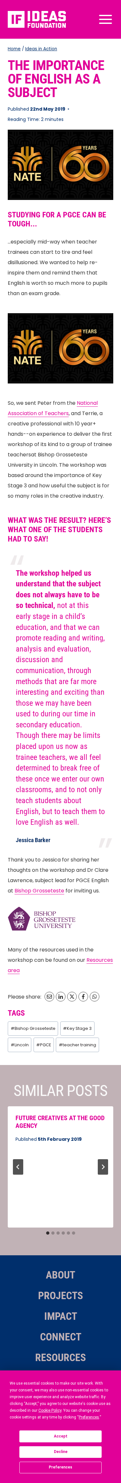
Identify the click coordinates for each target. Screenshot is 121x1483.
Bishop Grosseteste (39, 890)
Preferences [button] (89, 1417)
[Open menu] (104, 19)
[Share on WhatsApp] (94, 996)
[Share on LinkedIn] (61, 996)
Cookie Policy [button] (49, 1410)
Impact (60, 1316)
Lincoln (20, 1045)
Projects (60, 1295)
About (60, 1275)
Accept (60, 1436)
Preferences (60, 1467)
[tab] (47, 1233)
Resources (60, 1357)
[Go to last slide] (18, 1167)
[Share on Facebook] (83, 996)
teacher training (77, 1045)
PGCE (43, 1045)
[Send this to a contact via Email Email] (49, 996)
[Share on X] (72, 996)
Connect (60, 1337)
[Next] (103, 1167)
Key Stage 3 (77, 1028)
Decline (60, 1451)
